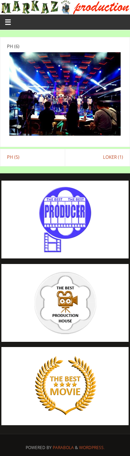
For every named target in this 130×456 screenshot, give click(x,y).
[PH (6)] (65, 94)
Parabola (63, 447)
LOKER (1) (113, 157)
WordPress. (92, 447)
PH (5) (13, 157)
